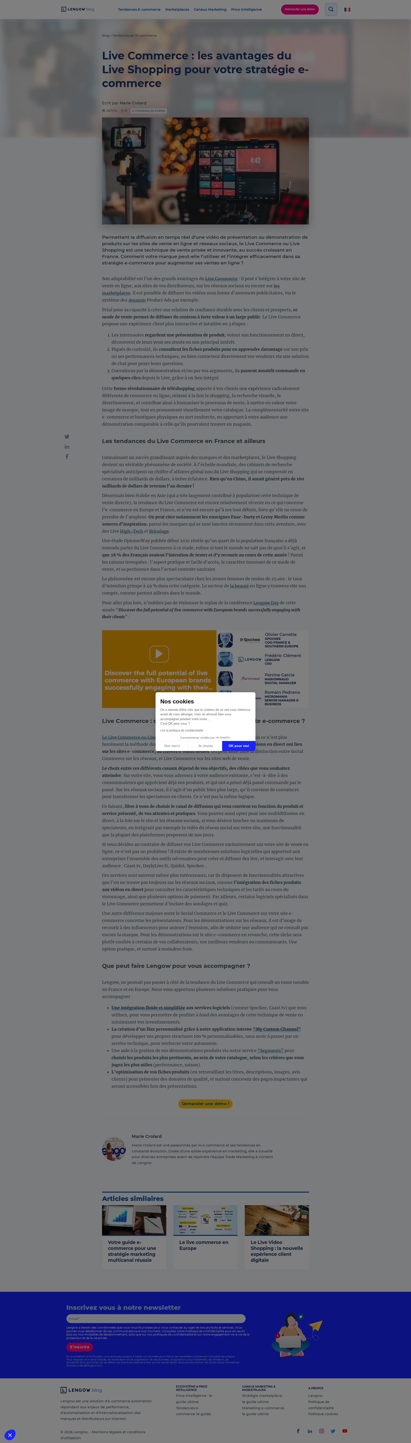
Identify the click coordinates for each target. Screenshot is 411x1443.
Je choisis (205, 746)
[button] (10, 1435)
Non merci (172, 746)
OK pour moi (239, 746)
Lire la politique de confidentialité (181, 730)
